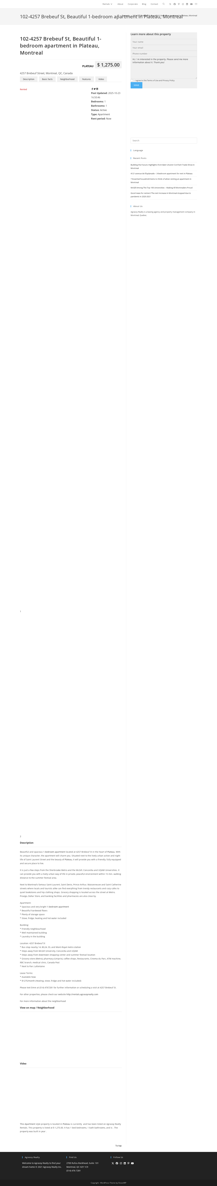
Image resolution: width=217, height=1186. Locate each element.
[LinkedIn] (125, 1163)
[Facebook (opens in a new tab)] (174, 4)
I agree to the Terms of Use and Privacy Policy (154, 80)
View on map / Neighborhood (37, 1007)
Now (108, 118)
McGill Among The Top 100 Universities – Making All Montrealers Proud (161, 187)
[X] (113, 1163)
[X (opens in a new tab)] (170, 4)
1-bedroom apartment (54, 851)
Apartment (104, 114)
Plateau (88, 66)
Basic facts (47, 79)
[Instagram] (121, 1163)
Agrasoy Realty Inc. (52, 1166)
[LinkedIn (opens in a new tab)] (187, 4)
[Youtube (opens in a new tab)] (191, 4)
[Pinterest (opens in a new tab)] (179, 4)
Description (28, 79)
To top (118, 1145)
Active (103, 110)
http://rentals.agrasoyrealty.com (82, 994)
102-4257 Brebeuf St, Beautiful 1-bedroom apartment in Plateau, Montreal (165, 15)
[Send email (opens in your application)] (196, 4)
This (22, 1124)
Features (86, 79)
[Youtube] (132, 1163)
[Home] (118, 15)
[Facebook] (117, 1163)
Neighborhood (67, 79)
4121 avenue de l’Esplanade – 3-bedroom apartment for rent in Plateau (161, 173)
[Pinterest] (128, 1163)
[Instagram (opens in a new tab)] (183, 4)
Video (101, 79)
